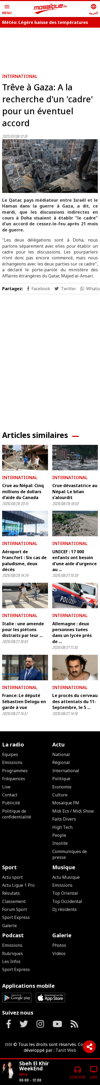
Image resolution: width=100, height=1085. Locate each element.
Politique (61, 779)
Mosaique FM (65, 803)
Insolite (60, 843)
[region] (50, 358)
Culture (59, 795)
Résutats (11, 893)
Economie (61, 787)
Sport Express (16, 917)
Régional (61, 762)
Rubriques (12, 953)
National (61, 754)
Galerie (9, 925)
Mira (23, 1074)
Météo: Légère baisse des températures (45, 22)
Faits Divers (64, 819)
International (20, 76)
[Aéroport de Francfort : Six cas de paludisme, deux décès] (25, 523)
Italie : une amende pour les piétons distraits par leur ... (23, 630)
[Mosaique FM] (50, 9)
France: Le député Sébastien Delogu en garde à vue (24, 701)
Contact (9, 795)
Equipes (10, 754)
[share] (89, 1046)
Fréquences (13, 779)
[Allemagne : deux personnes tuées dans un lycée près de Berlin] (75, 595)
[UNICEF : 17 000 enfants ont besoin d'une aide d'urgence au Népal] (75, 523)
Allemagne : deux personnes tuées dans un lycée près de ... (72, 632)
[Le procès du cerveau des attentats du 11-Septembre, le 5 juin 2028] (75, 667)
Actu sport (12, 877)
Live (6, 787)
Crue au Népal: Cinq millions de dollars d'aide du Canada (23, 491)
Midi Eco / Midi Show (73, 811)
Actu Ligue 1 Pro (18, 885)
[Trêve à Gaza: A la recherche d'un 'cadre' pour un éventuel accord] (50, 166)
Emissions (12, 762)
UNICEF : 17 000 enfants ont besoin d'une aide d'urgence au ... (74, 560)
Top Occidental (67, 901)
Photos (59, 945)
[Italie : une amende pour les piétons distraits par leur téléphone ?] (25, 595)
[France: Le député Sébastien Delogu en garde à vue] (25, 667)
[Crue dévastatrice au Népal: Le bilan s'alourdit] (75, 457)
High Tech (62, 827)
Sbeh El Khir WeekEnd (34, 1066)
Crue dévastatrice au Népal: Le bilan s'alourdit (74, 491)
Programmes (15, 771)
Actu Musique (66, 877)
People (59, 835)
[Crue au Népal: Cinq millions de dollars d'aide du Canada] (25, 457)
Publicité (11, 803)
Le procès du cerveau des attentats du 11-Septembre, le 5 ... (75, 701)
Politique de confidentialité (16, 814)
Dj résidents (64, 909)
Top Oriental (65, 893)
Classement (14, 901)
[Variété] (8, 1070)
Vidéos (59, 953)
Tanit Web (65, 1050)
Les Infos (11, 961)
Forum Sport (14, 909)
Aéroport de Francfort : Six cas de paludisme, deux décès (24, 560)
